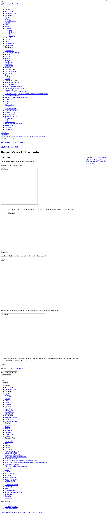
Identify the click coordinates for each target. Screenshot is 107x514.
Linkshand (8, 28)
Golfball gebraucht (11, 71)
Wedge (7, 19)
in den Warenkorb (11, 372)
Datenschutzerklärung (12, 96)
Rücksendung (9, 105)
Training (8, 60)
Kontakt (39, 512)
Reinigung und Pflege (12, 52)
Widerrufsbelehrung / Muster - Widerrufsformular (21, 92)
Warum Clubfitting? (11, 109)
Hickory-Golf (9, 41)
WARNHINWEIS (11, 84)
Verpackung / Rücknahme (13, 86)
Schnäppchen (9, 11)
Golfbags (8, 56)
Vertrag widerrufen (11, 90)
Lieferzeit (8, 103)
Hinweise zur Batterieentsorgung (16, 97)
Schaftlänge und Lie (11, 507)
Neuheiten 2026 (10, 13)
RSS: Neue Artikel (11, 509)
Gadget (7, 79)
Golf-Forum (9, 505)
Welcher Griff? (10, 112)
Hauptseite (8, 129)
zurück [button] (3, 380)
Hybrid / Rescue (10, 21)
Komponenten (9, 51)
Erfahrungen (9, 118)
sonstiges (12, 36)
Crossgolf (8, 39)
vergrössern (90, 163)
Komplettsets (9, 43)
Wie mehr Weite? (10, 114)
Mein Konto (5, 133)
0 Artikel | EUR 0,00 (18, 142)
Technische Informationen (13, 124)
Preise (7, 101)
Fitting (7, 120)
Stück (3, 372)
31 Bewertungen (100, 157)
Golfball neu (9, 73)
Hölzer (7, 23)
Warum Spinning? (11, 110)
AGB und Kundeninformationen (16, 88)
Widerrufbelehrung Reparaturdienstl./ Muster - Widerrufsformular (26, 94)
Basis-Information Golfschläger (11, 512)
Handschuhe (9, 62)
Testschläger (9, 125)
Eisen (7, 17)
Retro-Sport (9, 66)
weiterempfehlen (6, 375)
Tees (6, 75)
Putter (7, 26)
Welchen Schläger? (11, 116)
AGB (33, 512)
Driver (7, 24)
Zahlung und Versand (12, 82)
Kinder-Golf (9, 45)
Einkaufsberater (10, 122)
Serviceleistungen (11, 49)
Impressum (8, 99)
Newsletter (4, 135)
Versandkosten (18, 368)
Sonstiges (8, 67)
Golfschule (8, 127)
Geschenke (8, 64)
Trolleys (7, 58)
